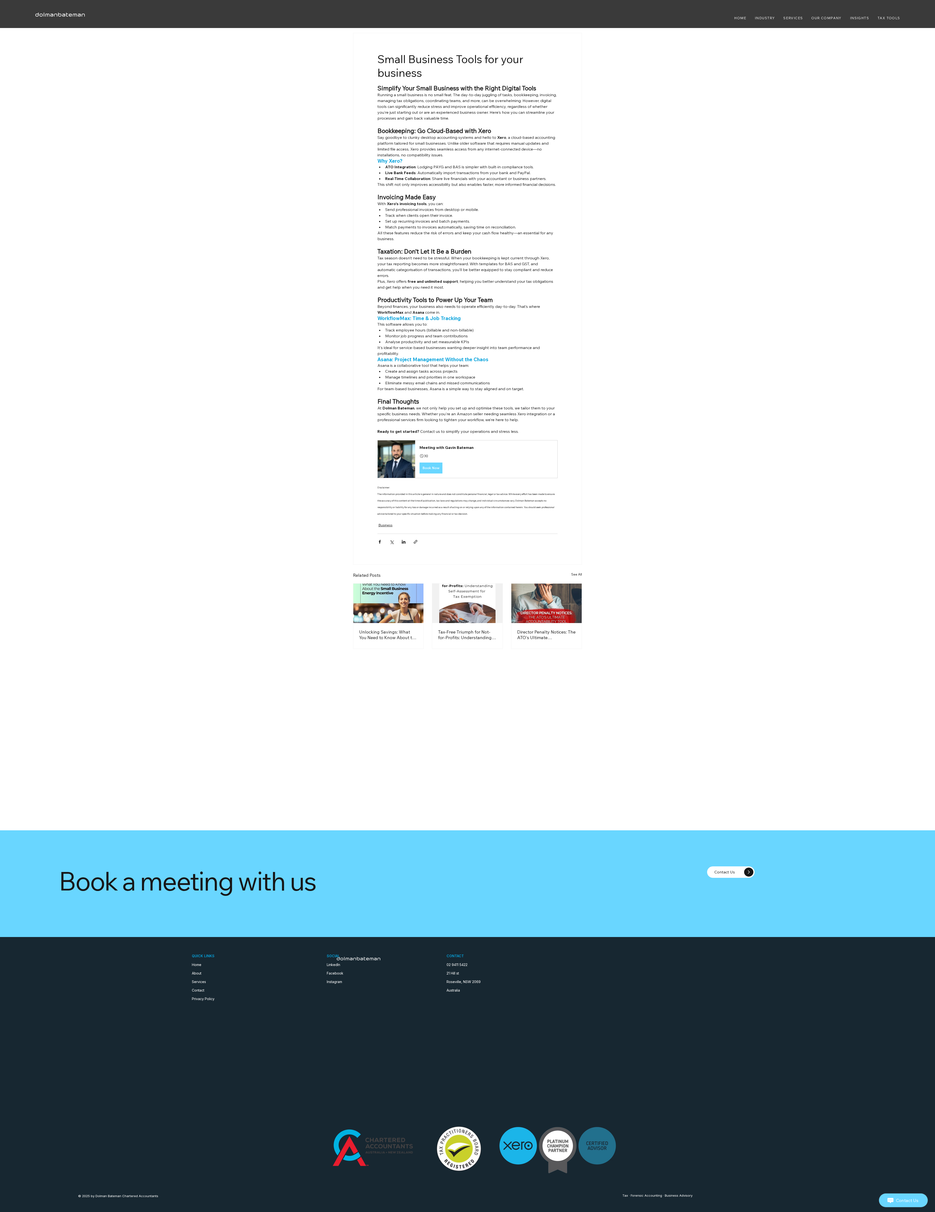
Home (196, 965)
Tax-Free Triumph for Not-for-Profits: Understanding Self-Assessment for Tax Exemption (465, 634)
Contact (198, 990)
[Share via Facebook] (379, 542)
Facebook (335, 973)
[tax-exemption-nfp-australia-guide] (467, 603)
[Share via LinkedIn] (403, 542)
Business (385, 525)
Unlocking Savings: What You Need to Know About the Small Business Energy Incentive (388, 634)
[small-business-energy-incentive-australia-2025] (388, 603)
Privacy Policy (203, 999)
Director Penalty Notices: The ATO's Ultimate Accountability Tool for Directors (546, 634)
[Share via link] (415, 542)
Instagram (334, 982)
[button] (467, 459)
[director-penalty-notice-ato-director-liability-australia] (546, 603)
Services (199, 982)
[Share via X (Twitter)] (391, 542)
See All (576, 574)
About (196, 973)
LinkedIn (333, 965)
